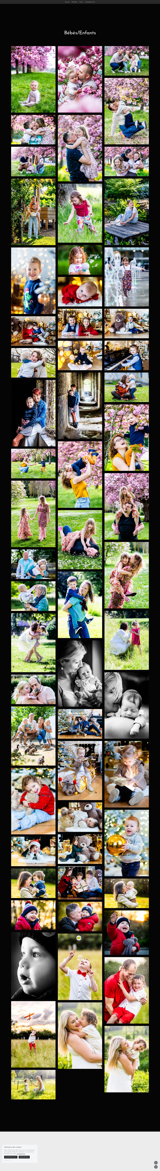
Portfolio (74, 2)
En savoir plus (21, 1153)
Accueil (67, 2)
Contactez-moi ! (90, 2)
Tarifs (81, 2)
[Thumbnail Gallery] (33, 79)
